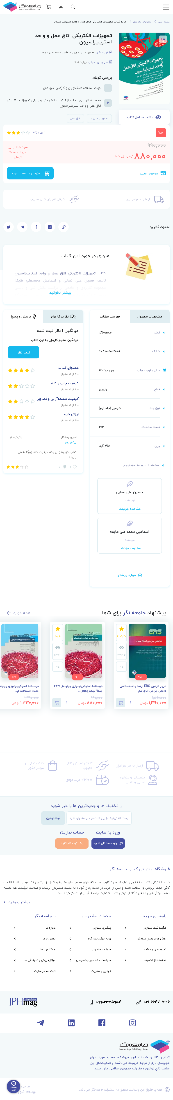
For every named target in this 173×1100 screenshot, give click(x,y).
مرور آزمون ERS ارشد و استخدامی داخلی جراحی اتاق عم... (143, 688)
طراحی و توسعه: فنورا (27, 1089)
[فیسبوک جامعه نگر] (101, 1025)
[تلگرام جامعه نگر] (40, 1025)
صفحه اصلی (164, 22)
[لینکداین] (71, 1025)
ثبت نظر (23, 352)
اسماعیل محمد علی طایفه (56, 52)
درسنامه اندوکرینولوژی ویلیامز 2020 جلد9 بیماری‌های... (78, 688)
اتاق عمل (75, 118)
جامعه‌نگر (105, 332)
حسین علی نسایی (84, 52)
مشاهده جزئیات (130, 508)
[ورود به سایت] (61, 7)
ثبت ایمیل (53, 818)
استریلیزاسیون (99, 118)
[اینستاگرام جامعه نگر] (132, 1025)
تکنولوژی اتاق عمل (142, 22)
